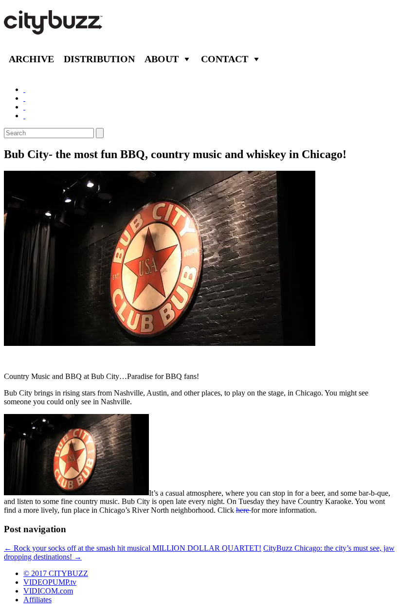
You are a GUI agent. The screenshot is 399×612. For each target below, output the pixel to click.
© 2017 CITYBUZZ (55, 573)
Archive (31, 59)
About (162, 59)
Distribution (99, 59)
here (243, 510)
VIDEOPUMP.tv (49, 582)
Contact (224, 59)
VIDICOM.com (48, 591)
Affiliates (37, 599)
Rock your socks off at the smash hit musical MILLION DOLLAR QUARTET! (132, 548)
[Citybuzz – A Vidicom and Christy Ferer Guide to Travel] (54, 29)
